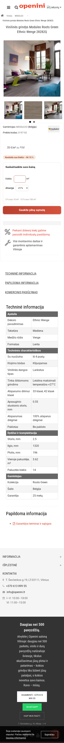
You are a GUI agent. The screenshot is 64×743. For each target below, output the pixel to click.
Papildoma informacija (22, 283)
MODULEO (19, 16)
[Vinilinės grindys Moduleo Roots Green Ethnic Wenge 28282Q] (32, 68)
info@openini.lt (16, 592)
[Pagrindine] (2, 16)
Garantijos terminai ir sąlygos (33, 523)
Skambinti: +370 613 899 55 (32, 697)
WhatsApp (32, 707)
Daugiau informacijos (16, 738)
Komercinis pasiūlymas (21, 292)
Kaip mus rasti (32, 716)
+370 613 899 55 (16, 586)
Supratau (49, 734)
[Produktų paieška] (16, 8)
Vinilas (9, 16)
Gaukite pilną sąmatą (32, 210)
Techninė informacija (20, 273)
